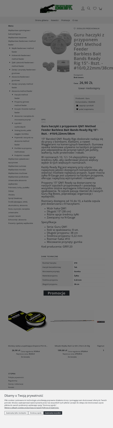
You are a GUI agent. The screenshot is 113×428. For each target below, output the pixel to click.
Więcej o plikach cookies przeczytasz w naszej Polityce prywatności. (31, 407)
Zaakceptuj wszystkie (53, 413)
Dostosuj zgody (36, 413)
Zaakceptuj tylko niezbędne (16, 413)
